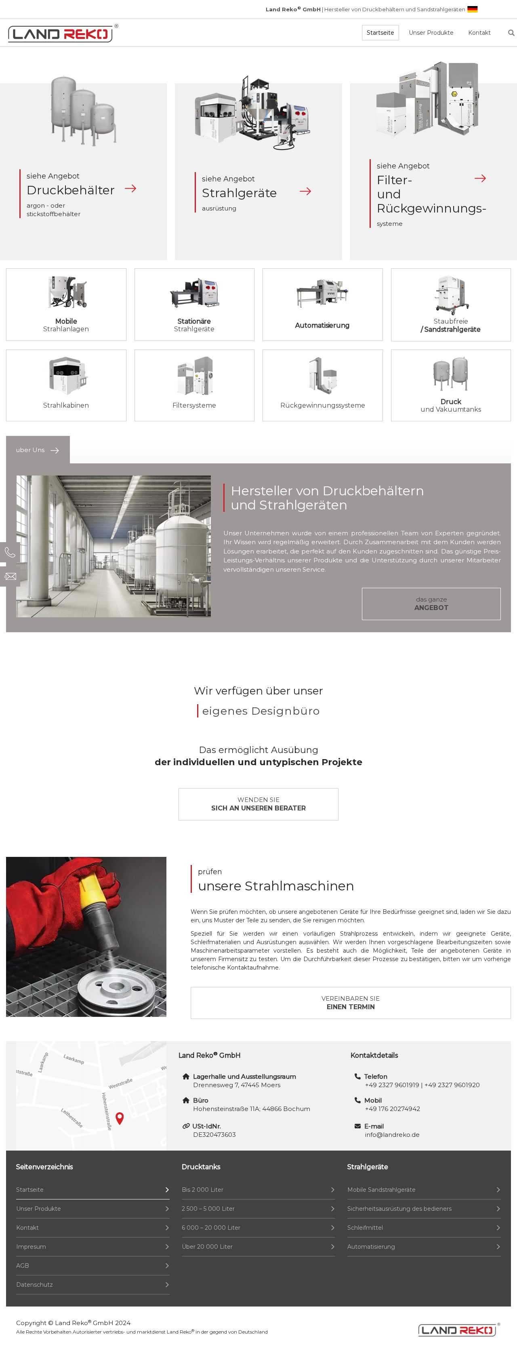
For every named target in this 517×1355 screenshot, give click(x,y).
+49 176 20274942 (392, 1109)
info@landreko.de (392, 1134)
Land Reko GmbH (84, 1323)
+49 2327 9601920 (452, 1085)
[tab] (38, 450)
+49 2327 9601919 (392, 1085)
